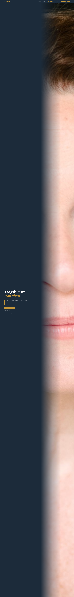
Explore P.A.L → (9, 308)
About (44, 1)
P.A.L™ (58, 1)
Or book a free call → (7, 310)
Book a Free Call (65, 1)
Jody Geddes (7, 1)
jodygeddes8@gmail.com (12, 313)
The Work (39, 1)
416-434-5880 (6, 313)
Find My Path (50, 1)
